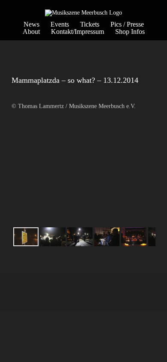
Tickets (89, 24)
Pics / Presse (127, 24)
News (31, 24)
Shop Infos (130, 31)
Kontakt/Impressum (77, 31)
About (31, 31)
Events (60, 24)
